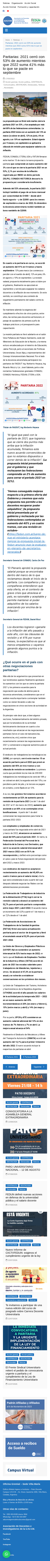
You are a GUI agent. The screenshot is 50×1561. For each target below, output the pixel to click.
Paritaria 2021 (12, 1057)
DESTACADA (21, 85)
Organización (17, 3)
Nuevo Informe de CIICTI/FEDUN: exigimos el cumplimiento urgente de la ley (23, 1252)
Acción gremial (11, 82)
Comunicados (9, 85)
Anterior (12, 1067)
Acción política (24, 82)
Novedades (8, 88)
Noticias (6, 3)
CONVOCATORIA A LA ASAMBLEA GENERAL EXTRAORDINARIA (19, 1114)
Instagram (7, 1544)
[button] (6, 1554)
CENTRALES (36, 82)
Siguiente (37, 1067)
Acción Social (30, 3)
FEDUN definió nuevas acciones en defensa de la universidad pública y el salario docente (24, 1197)
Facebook (7, 1534)
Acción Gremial (9, 7)
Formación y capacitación (28, 7)
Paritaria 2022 (30, 1057)
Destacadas (32, 85)
